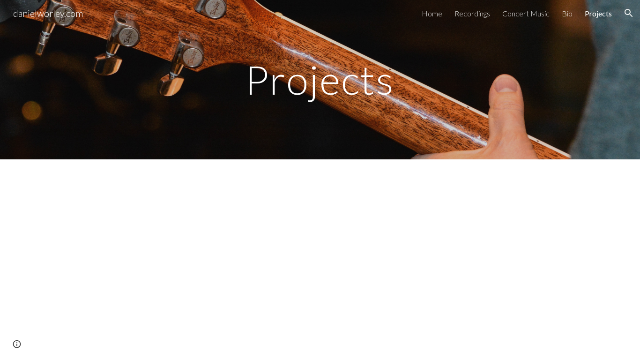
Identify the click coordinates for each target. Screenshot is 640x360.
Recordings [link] (472, 13)
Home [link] (432, 13)
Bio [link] (567, 13)
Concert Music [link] (526, 13)
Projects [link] (598, 13)
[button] (629, 13)
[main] (320, 79)
